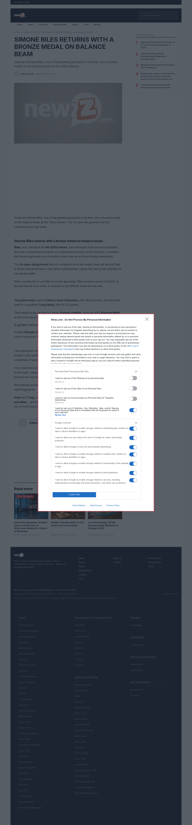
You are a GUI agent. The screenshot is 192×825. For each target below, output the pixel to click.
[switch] (133, 378)
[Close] (148, 320)
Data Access (96, 505)
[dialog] (96, 412)
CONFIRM (74, 495)
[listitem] (96, 371)
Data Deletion (79, 505)
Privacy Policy (113, 505)
